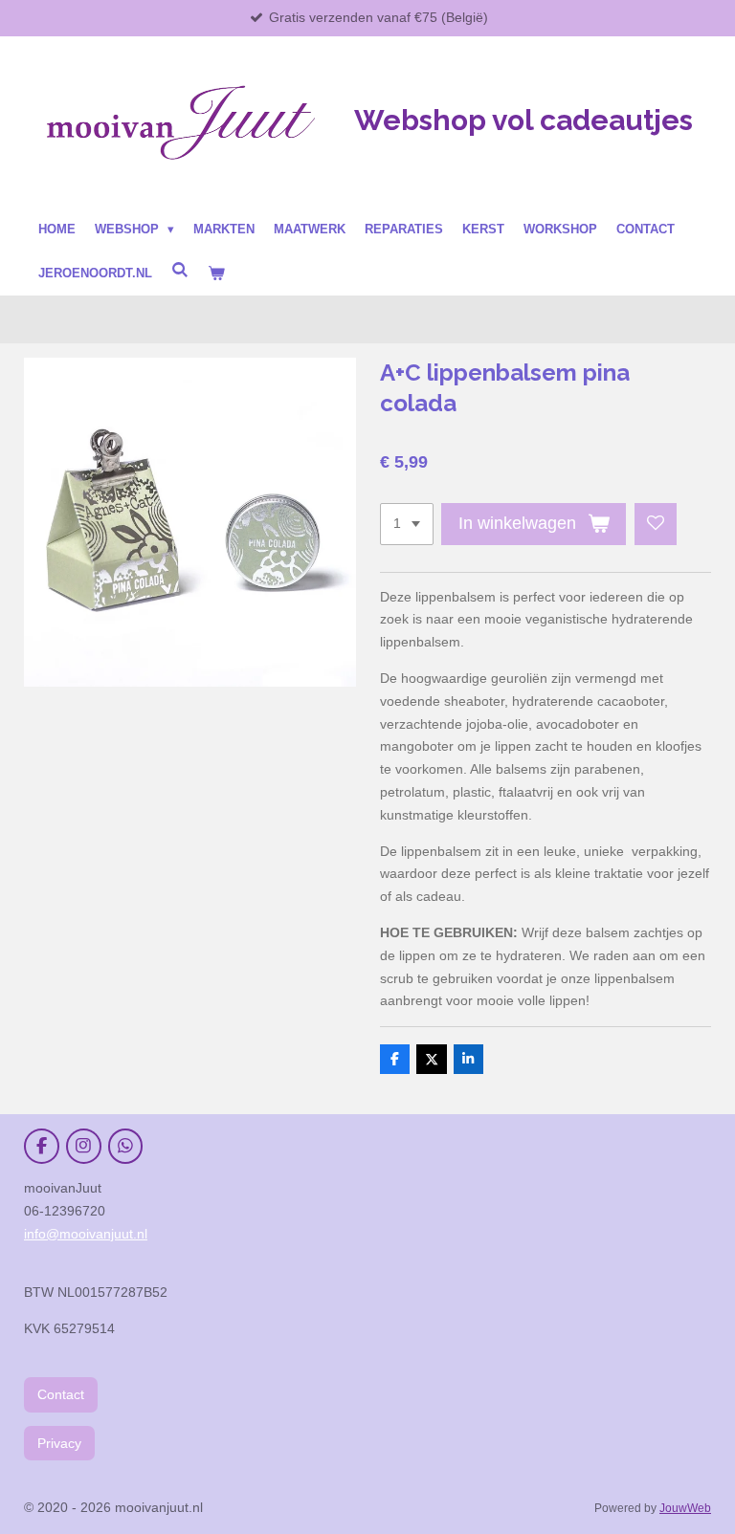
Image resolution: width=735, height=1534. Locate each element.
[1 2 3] (407, 524)
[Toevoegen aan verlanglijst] (656, 524)
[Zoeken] (180, 270)
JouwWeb (685, 1507)
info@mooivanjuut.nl (85, 1233)
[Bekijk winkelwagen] (216, 274)
